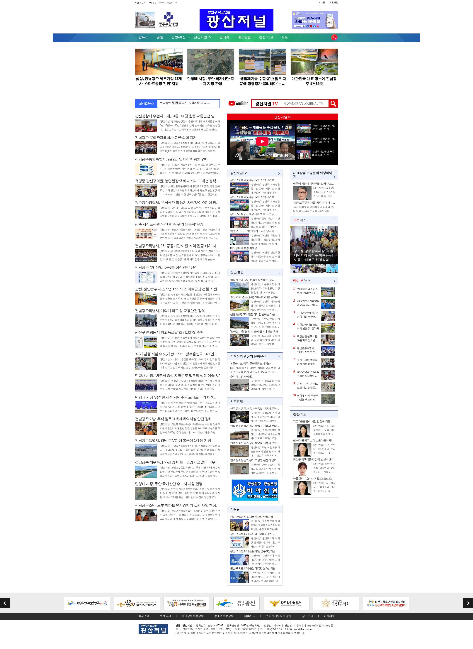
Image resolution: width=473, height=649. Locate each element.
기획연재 (236, 401)
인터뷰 (224, 37)
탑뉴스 (144, 37)
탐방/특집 (178, 37)
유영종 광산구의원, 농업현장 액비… (184, 103)
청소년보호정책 (224, 616)
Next (333, 248)
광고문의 (307, 616)
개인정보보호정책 (193, 616)
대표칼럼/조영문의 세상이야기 (312, 174)
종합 (160, 37)
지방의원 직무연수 (307, 260)
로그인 (321, 2)
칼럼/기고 (266, 37)
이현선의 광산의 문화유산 (248, 356)
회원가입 (333, 2)
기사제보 (329, 616)
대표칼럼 (244, 37)
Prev (295, 248)
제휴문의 (249, 616)
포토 (284, 37)
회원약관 (165, 616)
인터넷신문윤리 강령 (279, 616)
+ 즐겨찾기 (140, 2)
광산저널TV (202, 37)
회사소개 (143, 616)
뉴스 (299, 220)
